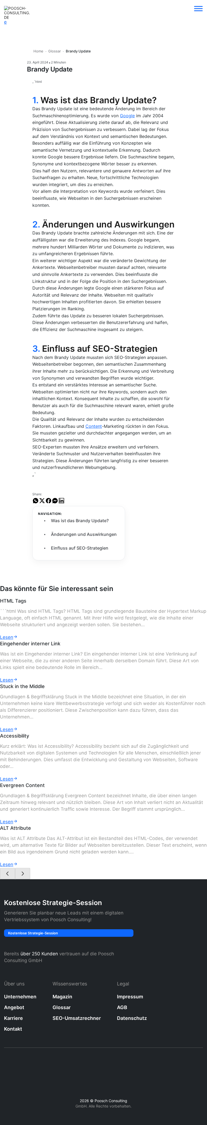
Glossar (54, 51)
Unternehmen (20, 996)
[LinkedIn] (61, 503)
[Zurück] (7, 873)
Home (38, 51)
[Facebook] (48, 503)
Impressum (130, 996)
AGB (122, 1007)
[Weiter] (22, 873)
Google (127, 115)
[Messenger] (55, 503)
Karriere (13, 1018)
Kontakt (13, 1029)
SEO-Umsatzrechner (77, 1018)
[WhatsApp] (35, 503)
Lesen (6, 637)
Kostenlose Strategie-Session (33, 933)
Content (93, 426)
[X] (42, 503)
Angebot (14, 1007)
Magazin (62, 996)
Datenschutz (132, 1018)
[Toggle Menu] (198, 8)
